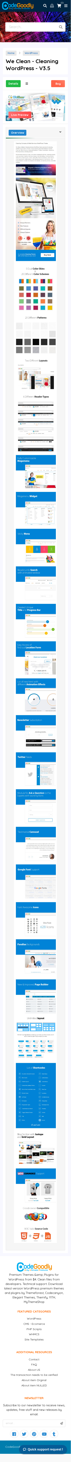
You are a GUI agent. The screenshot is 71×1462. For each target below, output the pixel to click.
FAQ (34, 1364)
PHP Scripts (34, 1329)
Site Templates (34, 1339)
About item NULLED (34, 1385)
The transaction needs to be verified (34, 1375)
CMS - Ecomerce (34, 1324)
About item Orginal (34, 1380)
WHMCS (34, 1334)
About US (34, 1370)
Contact (34, 1359)
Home (11, 53)
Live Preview (20, 115)
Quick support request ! (45, 1449)
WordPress (31, 53)
